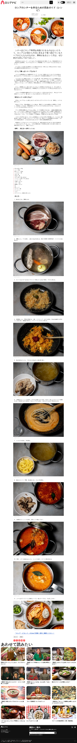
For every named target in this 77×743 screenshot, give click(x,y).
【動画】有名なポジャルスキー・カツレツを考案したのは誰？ (13, 682)
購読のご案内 (34, 727)
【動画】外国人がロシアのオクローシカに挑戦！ (12, 702)
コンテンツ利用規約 (5, 732)
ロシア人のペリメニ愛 (32, 721)
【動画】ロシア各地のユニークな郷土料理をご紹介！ (38, 663)
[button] (48, 2)
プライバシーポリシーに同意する (36, 734)
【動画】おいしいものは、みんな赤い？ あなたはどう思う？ (38, 682)
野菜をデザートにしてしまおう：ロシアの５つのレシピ (13, 663)
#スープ (15, 636)
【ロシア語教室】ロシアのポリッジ (35, 701)
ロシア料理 (43, 14)
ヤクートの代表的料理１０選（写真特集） (63, 721)
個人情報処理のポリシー (5, 731)
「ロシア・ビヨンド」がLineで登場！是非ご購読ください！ (34, 633)
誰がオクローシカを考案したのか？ (61, 682)
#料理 (21, 636)
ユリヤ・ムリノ (35, 13)
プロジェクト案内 (4, 729)
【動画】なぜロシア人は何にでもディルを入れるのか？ (64, 663)
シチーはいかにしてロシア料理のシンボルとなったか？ (13, 721)
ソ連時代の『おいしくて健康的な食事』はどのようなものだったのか (64, 702)
